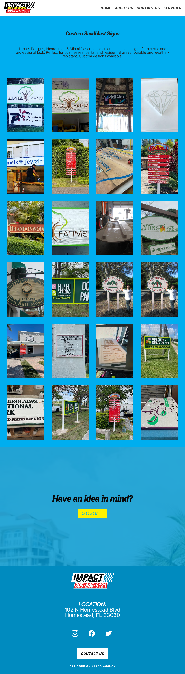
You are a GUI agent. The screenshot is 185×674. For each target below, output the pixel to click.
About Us (124, 8)
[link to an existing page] (19, 8)
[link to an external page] (75, 633)
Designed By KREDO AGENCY (92, 666)
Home (106, 8)
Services (172, 8)
